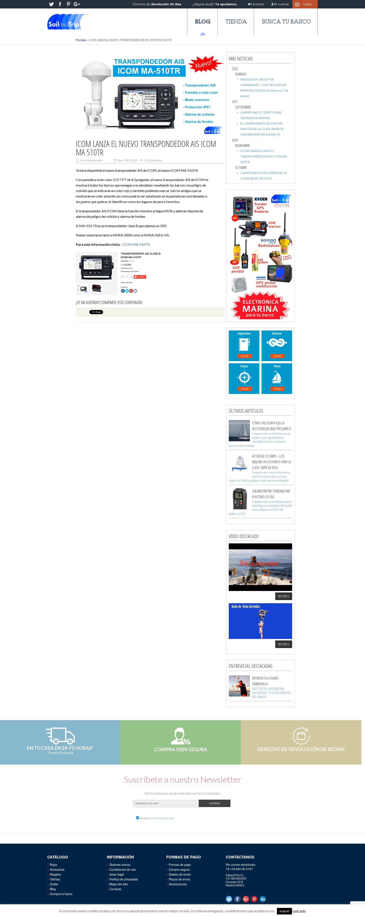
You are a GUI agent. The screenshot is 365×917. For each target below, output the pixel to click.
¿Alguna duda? (214, 4)
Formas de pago (180, 864)
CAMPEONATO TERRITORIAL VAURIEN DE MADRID (261, 115)
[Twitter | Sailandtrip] (51, 4)
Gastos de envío (180, 874)
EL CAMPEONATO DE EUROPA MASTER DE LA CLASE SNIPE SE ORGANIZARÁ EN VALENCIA (262, 129)
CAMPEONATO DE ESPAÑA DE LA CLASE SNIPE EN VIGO (263, 175)
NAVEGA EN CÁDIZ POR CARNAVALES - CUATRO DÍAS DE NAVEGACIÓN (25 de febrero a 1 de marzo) (264, 88)
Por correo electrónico (240, 864)
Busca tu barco (286, 21)
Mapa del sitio (118, 884)
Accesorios (57, 869)
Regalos (55, 874)
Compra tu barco (61, 894)
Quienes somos (119, 864)
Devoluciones (178, 884)
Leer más (299, 911)
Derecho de (157, 4)
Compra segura (179, 869)
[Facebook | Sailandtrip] (60, 4)
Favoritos (257, 4)
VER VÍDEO (283, 596)
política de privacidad (162, 818)
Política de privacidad (123, 879)
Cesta (307, 4)
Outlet (54, 884)
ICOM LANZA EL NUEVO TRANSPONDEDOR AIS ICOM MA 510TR (263, 156)
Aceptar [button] (284, 911)
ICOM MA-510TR (136, 244)
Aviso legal (116, 874)
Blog (202, 21)
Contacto (115, 889)
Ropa (53, 864)
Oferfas (55, 879)
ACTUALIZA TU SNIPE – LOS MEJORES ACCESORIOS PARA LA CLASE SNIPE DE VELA (271, 462)
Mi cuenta (281, 4)
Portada (81, 40)
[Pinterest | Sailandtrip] (68, 4)
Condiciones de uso (122, 869)
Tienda (236, 21)
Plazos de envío (179, 879)
